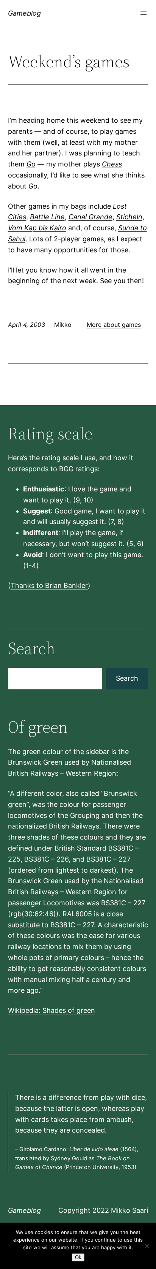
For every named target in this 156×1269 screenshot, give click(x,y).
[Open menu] (143, 13)
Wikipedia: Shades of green (51, 1010)
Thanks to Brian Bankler (49, 585)
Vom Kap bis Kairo (37, 228)
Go (31, 164)
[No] (146, 1246)
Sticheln (129, 217)
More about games (114, 324)
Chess (112, 164)
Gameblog (24, 13)
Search (127, 678)
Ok (78, 1257)
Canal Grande (90, 217)
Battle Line (47, 217)
